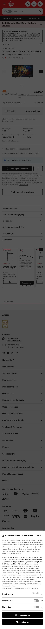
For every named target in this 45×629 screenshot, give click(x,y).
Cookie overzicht (19, 588)
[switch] (36, 600)
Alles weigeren (22, 622)
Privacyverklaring (7, 588)
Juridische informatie (31, 588)
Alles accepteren (22, 615)
